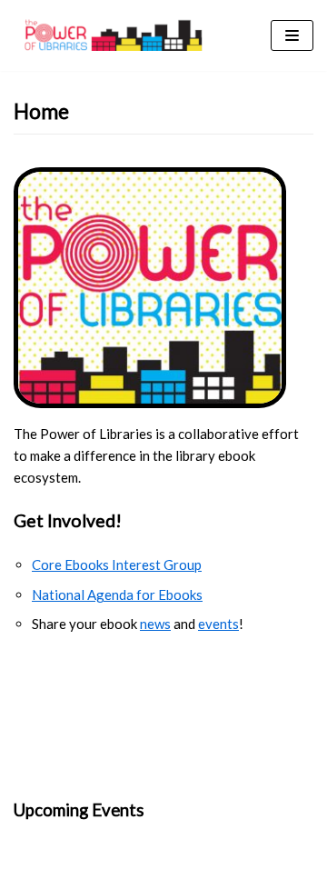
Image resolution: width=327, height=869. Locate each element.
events (218, 623)
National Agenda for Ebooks (117, 594)
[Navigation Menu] (292, 35)
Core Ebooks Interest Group (117, 564)
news (155, 623)
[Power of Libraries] (113, 35)
